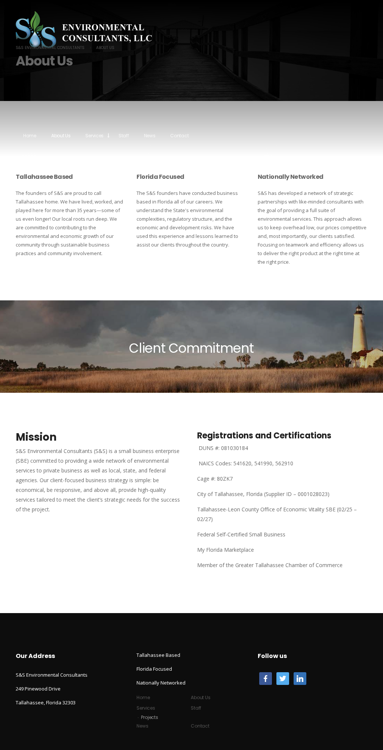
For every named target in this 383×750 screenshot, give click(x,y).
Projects (149, 717)
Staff (124, 135)
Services (94, 135)
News (150, 135)
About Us (61, 135)
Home (29, 135)
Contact (179, 135)
